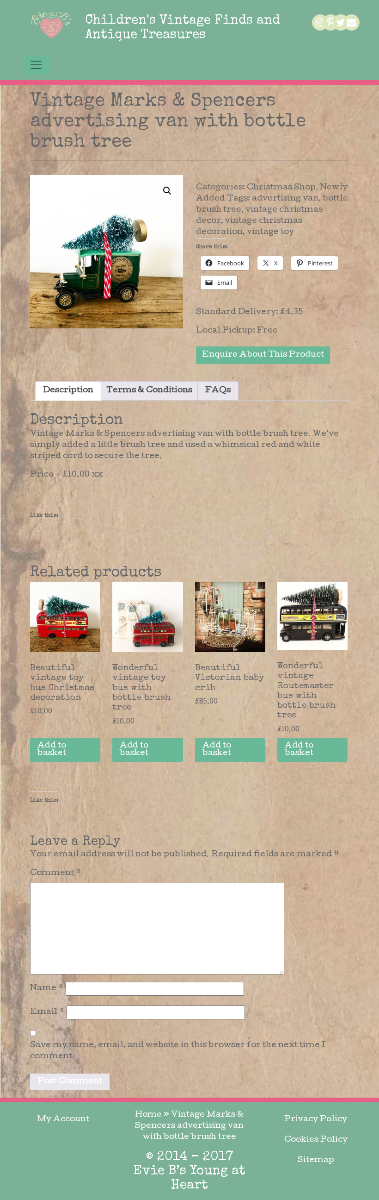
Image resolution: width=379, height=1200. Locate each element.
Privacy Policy (315, 1120)
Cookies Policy (316, 1140)
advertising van (285, 199)
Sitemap (316, 1160)
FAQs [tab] (218, 391)
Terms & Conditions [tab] (149, 391)
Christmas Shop (281, 188)
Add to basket (51, 749)
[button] (167, 190)
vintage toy (270, 232)
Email (47, 1012)
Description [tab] (68, 391)
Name (47, 989)
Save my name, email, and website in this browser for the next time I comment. (177, 1051)
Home (148, 1115)
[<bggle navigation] (36, 65)
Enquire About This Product (263, 355)
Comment (55, 873)
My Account (63, 1120)
